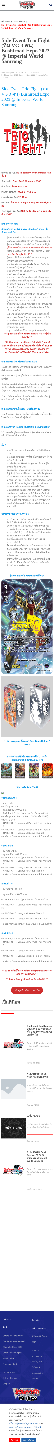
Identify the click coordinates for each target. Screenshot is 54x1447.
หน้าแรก (7, 1319)
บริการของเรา (39, 1328)
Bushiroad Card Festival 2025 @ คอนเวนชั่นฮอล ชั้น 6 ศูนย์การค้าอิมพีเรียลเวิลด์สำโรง (39, 1030)
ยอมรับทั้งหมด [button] (28, 1440)
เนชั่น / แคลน (33, 1116)
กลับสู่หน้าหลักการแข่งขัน (27, 990)
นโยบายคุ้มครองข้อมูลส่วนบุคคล (23, 1423)
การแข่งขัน (19, 21)
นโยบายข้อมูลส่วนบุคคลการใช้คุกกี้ (25, 1427)
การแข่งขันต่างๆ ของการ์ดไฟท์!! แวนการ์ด (37, 1075)
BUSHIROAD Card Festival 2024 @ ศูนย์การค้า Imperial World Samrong (37, 1156)
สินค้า (5, 1327)
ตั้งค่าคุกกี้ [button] (14, 1440)
